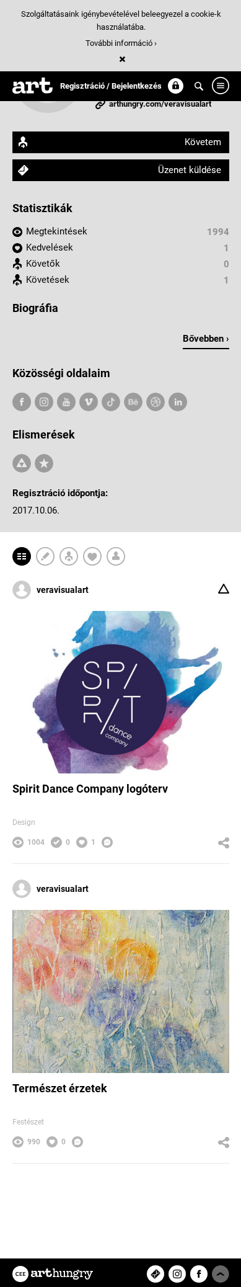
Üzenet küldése (189, 170)
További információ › (121, 43)
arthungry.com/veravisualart (160, 104)
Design (23, 822)
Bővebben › (206, 338)
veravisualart (63, 590)
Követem (203, 142)
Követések (47, 279)
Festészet (28, 1122)
